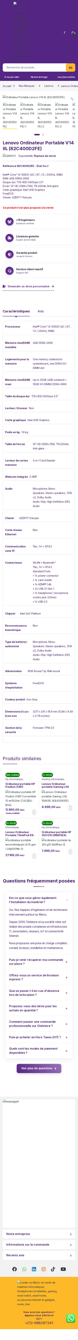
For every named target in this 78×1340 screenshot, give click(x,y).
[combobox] (34, 67)
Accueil (7, 85)
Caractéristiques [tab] (16, 311)
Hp (7, 779)
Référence (9, 165)
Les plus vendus (66, 77)
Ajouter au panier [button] (32, 812)
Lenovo (48, 85)
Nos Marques (26, 85)
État (39, 165)
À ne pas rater (11, 77)
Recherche (70, 67)
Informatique (16, 779)
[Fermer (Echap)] (66, 4)
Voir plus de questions (36, 1068)
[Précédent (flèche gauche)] (6, 665)
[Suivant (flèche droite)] (71, 665)
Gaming (46, 779)
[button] (71, 99)
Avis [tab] (41, 311)
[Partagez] (58, 4)
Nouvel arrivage (39, 77)
